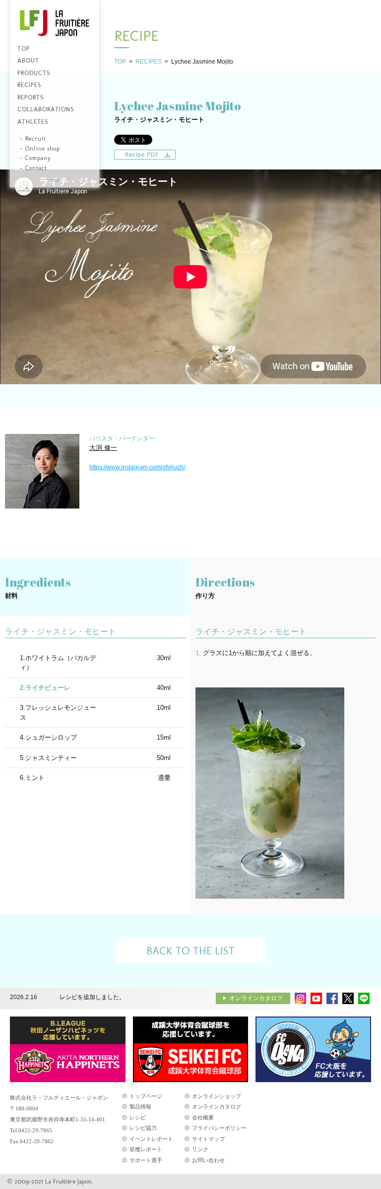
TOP (120, 61)
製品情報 (140, 1106)
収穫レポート (145, 1149)
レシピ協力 (143, 1128)
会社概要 (203, 1117)
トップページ (145, 1096)
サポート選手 (145, 1160)
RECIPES (148, 61)
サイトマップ (208, 1139)
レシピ (137, 1117)
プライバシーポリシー (219, 1128)
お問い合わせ (208, 1160)
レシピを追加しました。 (92, 997)
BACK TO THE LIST (190, 950)
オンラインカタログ (256, 998)
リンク (200, 1149)
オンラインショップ (216, 1096)
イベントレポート (151, 1139)
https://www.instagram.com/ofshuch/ (137, 467)
